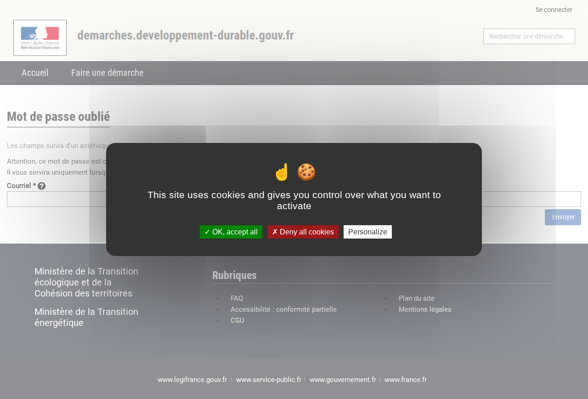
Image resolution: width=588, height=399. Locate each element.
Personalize (367, 232)
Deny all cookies (306, 232)
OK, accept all (234, 232)
